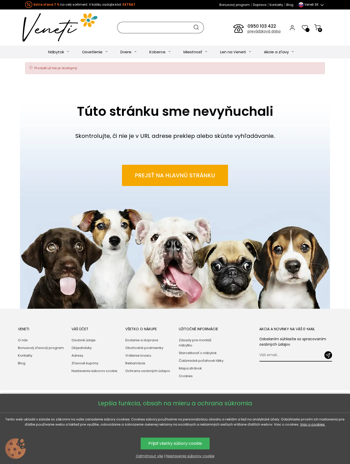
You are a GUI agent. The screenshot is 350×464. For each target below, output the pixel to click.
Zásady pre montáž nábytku (195, 343)
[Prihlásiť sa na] (328, 355)
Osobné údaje (83, 340)
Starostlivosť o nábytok (198, 352)
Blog (289, 5)
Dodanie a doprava (141, 340)
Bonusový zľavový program (41, 347)
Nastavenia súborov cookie (94, 370)
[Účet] (292, 27)
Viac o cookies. (312, 424)
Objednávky (81, 347)
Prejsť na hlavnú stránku (175, 175)
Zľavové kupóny (84, 363)
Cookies (186, 376)
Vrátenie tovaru (138, 355)
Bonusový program (234, 5)
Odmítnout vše (149, 456)
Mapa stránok (190, 368)
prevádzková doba (264, 31)
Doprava (259, 5)
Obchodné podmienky (144, 347)
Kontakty (276, 5)
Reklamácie (135, 363)
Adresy (77, 355)
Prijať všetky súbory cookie (175, 443)
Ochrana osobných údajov (147, 370)
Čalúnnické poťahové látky (201, 360)
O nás (23, 340)
